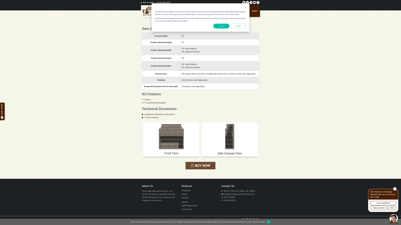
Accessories (187, 209)
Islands (185, 202)
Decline (238, 26)
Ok (269, 222)
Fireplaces (186, 190)
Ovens (184, 194)
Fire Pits (185, 198)
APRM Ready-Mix (189, 206)
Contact (254, 11)
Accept (221, 26)
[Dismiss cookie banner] (245, 8)
